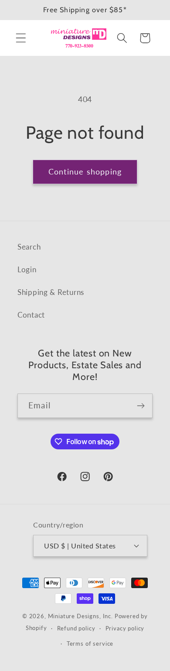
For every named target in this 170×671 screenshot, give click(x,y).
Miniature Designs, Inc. (80, 616)
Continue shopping (85, 171)
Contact (31, 314)
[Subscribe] (140, 406)
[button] (21, 38)
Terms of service (90, 643)
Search (29, 246)
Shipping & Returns (50, 292)
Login (27, 269)
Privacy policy (125, 628)
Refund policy (76, 628)
